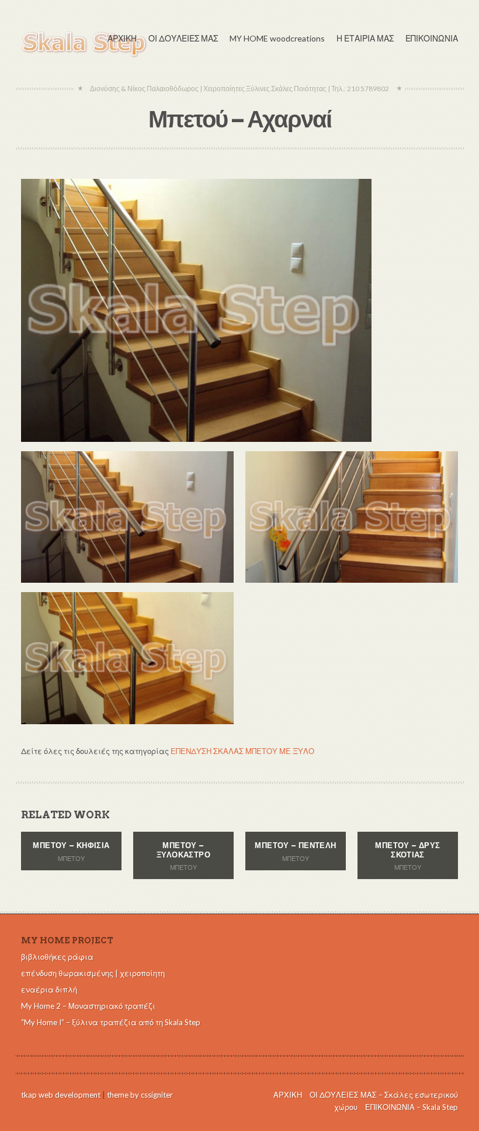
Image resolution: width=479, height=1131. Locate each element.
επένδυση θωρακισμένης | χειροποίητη (93, 973)
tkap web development (60, 1094)
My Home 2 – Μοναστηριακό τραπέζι (88, 1006)
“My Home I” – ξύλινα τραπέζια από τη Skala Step (110, 1022)
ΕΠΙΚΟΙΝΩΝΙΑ (431, 38)
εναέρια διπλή (49, 989)
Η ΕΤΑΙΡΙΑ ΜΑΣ (365, 38)
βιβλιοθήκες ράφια (57, 956)
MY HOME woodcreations (277, 38)
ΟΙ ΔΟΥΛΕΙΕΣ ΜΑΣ (183, 38)
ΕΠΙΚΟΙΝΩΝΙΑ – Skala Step (411, 1107)
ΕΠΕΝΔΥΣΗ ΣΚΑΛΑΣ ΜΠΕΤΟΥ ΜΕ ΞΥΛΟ (242, 751)
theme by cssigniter (140, 1094)
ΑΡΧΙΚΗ (122, 38)
